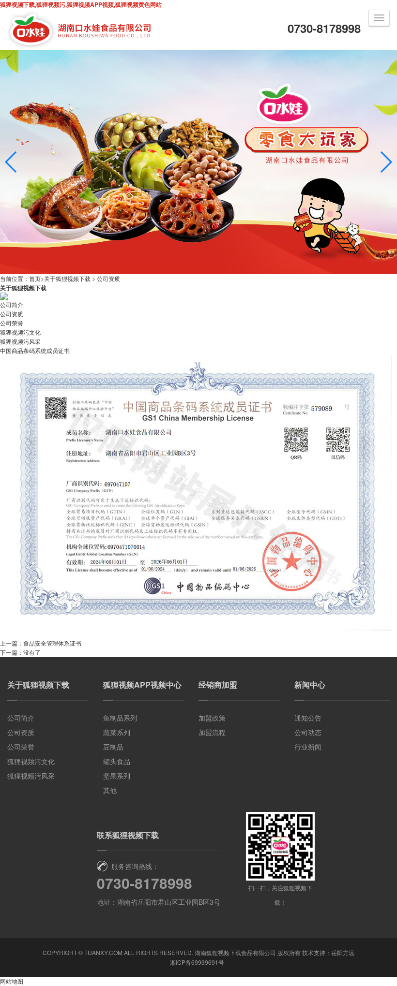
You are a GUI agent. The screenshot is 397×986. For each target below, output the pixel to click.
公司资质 (108, 278)
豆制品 (113, 746)
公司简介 (11, 304)
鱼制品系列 (120, 717)
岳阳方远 (342, 952)
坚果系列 (116, 775)
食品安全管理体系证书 (52, 643)
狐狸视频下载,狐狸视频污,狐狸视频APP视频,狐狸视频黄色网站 (81, 4)
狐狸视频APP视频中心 (142, 684)
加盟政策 (212, 717)
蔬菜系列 (116, 732)
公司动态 (307, 732)
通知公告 (307, 717)
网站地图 (11, 981)
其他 (110, 790)
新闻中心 (309, 684)
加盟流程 (212, 732)
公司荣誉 (11, 323)
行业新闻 (307, 746)
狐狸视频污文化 (20, 332)
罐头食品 (116, 761)
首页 (35, 278)
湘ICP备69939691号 (197, 962)
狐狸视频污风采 (20, 341)
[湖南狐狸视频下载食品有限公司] (80, 47)
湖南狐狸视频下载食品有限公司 (235, 952)
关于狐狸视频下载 (67, 278)
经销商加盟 (217, 684)
